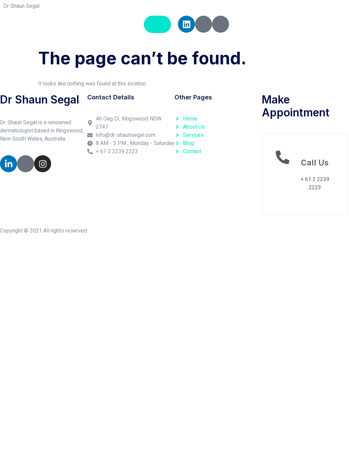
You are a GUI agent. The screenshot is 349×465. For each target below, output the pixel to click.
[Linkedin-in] (8, 163)
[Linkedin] (186, 24)
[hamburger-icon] (157, 24)
